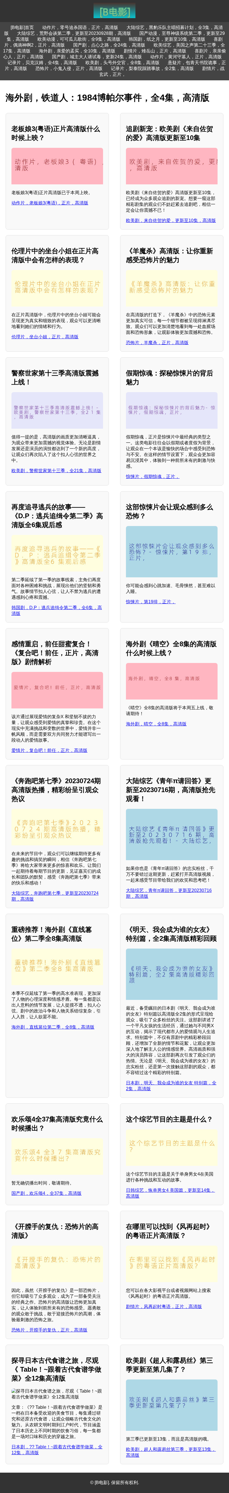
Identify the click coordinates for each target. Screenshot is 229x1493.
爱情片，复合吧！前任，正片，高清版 (49, 750)
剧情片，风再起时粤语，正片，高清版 (164, 1306)
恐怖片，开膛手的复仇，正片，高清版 (49, 1330)
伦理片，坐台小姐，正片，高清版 (44, 336)
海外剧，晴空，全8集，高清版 (156, 724)
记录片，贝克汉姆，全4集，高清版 (42, 62)
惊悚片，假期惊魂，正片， (153, 476)
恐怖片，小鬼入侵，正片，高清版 (68, 68)
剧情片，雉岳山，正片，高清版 (155, 51)
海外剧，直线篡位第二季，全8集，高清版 (52, 1027)
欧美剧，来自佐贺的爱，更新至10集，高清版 (171, 220)
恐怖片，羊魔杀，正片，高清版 (157, 342)
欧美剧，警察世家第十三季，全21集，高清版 (56, 470)
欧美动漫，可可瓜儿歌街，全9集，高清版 (78, 39)
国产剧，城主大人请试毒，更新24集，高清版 (97, 56)
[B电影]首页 (22, 27)
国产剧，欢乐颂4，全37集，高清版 (46, 1193)
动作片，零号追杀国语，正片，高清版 (80, 27)
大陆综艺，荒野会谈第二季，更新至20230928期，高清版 (74, 33)
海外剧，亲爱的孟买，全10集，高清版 (77, 51)
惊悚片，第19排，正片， (151, 601)
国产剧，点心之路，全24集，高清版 (109, 45)
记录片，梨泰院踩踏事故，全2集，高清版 (152, 68)
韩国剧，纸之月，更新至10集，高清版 (167, 39)
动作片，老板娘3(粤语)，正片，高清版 (49, 203)
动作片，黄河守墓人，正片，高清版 (186, 56)
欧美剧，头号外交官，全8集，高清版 (122, 62)
